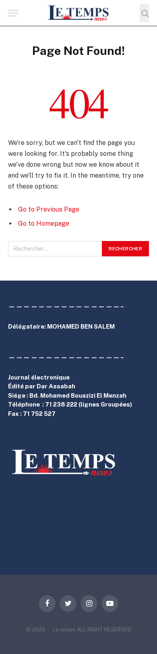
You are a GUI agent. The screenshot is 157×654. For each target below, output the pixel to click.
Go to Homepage (43, 223)
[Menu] (13, 13)
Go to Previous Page (48, 209)
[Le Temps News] (78, 13)
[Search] (144, 13)
